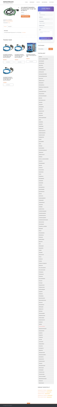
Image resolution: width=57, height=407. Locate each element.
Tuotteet (38, 2)
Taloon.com (27, 14)
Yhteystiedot (51, 2)
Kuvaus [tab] (5, 26)
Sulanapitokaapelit (9, 20)
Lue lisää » (24, 32)
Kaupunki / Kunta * (42, 25)
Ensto (9, 22)
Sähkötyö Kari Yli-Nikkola (42, 390)
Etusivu (26, 2)
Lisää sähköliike (44, 2)
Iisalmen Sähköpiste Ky (42, 391)
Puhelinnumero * (41, 21)
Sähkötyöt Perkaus (41, 393)
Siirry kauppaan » (25, 16)
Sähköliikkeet (32, 2)
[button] (19, 8)
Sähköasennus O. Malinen (42, 395)
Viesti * (40, 29)
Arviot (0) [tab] (9, 26)
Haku (51, 48)
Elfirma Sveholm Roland (42, 397)
